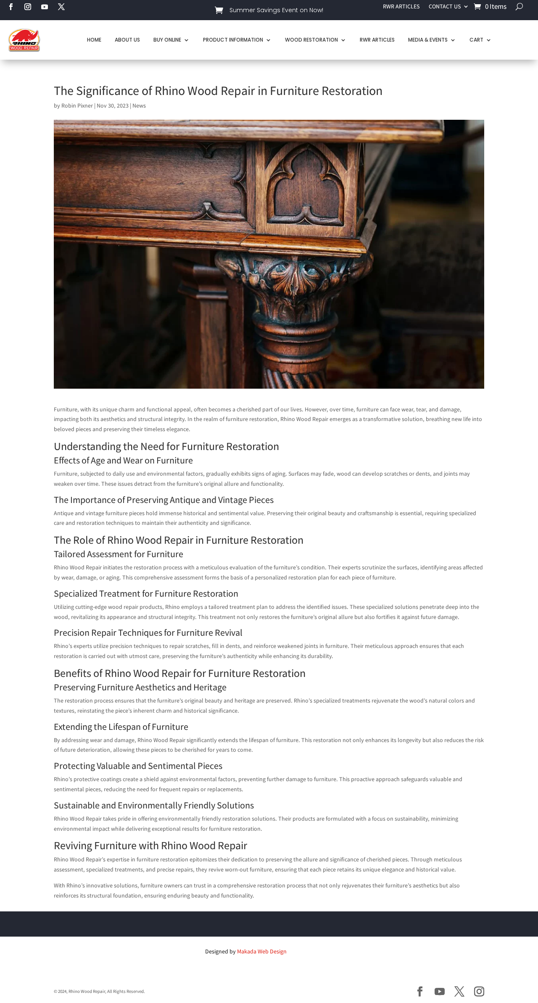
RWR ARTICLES (401, 6)
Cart (476, 39)
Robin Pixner (77, 105)
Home (94, 39)
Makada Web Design (262, 951)
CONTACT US (445, 6)
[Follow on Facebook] (11, 6)
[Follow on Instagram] (27, 6)
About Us (127, 39)
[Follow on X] (61, 6)
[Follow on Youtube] (44, 6)
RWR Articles (377, 39)
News (139, 105)
